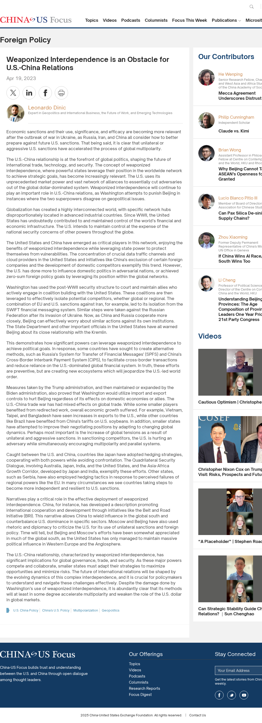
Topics (91, 20)
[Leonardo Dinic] (15, 112)
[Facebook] (45, 92)
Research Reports (144, 688)
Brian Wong (230, 149)
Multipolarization (85, 610)
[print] (61, 92)
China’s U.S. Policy (56, 610)
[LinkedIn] (29, 92)
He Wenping (231, 74)
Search (251, 6)
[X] (13, 92)
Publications (224, 20)
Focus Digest (140, 694)
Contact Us (197, 715)
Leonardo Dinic (47, 107)
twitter (231, 695)
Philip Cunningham (236, 117)
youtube (243, 695)
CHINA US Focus (36, 19)
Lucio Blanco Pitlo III (238, 198)
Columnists (156, 20)
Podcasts (130, 20)
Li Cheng (227, 280)
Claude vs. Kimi (234, 131)
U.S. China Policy (25, 610)
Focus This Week (189, 20)
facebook (219, 695)
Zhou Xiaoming (233, 237)
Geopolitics (110, 610)
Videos (110, 20)
